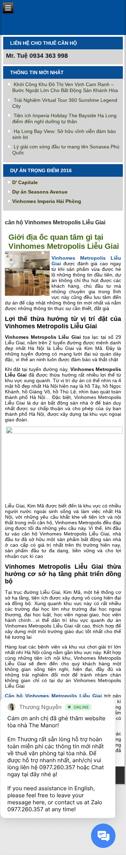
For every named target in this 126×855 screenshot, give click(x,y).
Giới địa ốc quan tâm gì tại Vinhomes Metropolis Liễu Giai (63, 242)
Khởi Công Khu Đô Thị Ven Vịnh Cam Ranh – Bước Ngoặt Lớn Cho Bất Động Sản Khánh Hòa (65, 87)
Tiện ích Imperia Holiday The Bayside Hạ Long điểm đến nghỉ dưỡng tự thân (64, 118)
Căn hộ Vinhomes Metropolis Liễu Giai (53, 696)
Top (118, 845)
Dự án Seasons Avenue (40, 192)
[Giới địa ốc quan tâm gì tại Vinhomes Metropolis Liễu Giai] (28, 296)
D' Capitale (25, 182)
